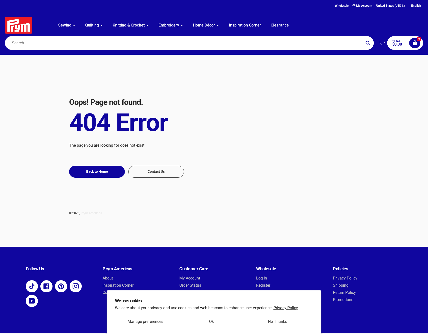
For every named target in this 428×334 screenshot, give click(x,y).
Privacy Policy (285, 308)
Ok (211, 321)
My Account (189, 278)
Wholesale (341, 5)
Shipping (340, 285)
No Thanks (277, 321)
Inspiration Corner (118, 285)
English (416, 5)
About (108, 278)
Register (263, 285)
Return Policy (344, 292)
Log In (261, 278)
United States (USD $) (390, 5)
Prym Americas (91, 213)
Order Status (190, 285)
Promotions (343, 299)
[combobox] (189, 43)
